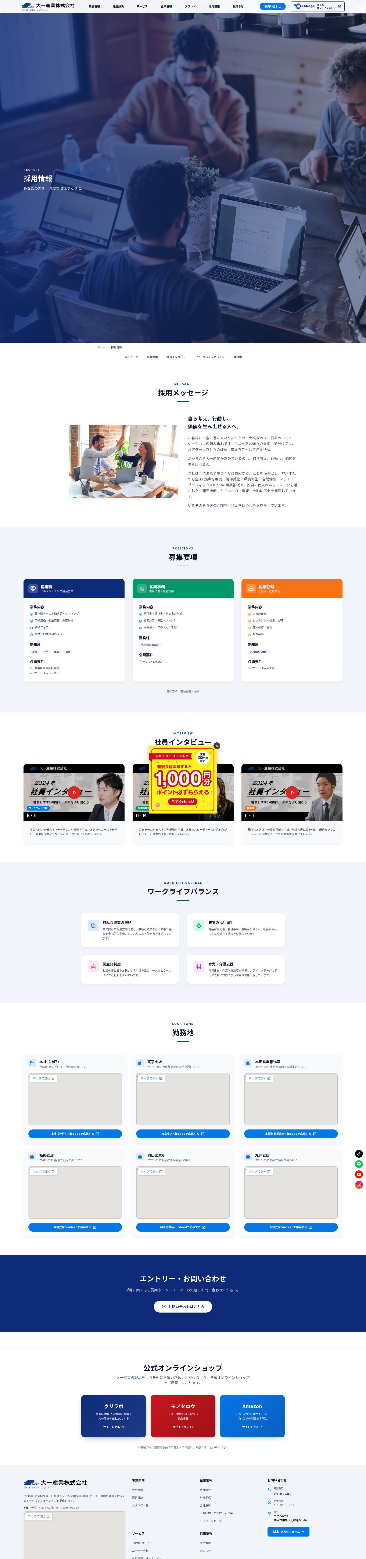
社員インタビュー (177, 357)
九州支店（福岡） (150, 645)
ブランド (190, 6)
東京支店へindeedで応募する (183, 1134)
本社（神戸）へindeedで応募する (75, 1134)
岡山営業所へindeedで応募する (183, 1227)
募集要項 (152, 357)
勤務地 (238, 357)
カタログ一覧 (140, 1505)
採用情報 (214, 6)
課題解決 (118, 6)
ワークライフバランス (211, 357)
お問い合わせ (273, 6)
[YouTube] (359, 1174)
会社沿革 (205, 1505)
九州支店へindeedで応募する (291, 1227)
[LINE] (359, 1164)
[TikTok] (359, 1154)
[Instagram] (359, 1185)
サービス (142, 6)
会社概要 (205, 1490)
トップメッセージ (211, 1521)
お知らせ (238, 6)
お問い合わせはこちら (183, 1306)
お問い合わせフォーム (288, 1532)
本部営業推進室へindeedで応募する (291, 1134)
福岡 (67, 651)
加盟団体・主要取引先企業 (216, 1513)
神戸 (45, 651)
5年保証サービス (142, 1543)
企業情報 (166, 6)
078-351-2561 (282, 1494)
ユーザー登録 (140, 1551)
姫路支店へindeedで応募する (75, 1227)
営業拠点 (205, 1497)
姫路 (56, 651)
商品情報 (94, 6)
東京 (34, 651)
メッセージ (131, 357)
